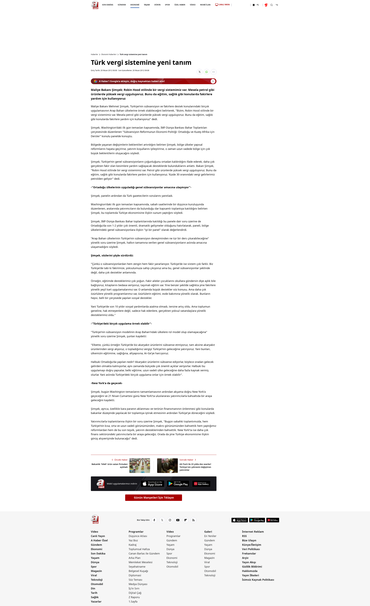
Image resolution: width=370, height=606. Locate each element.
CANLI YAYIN (224, 4)
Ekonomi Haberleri (108, 54)
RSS (244, 536)
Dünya (95, 562)
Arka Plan (134, 558)
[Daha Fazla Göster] (213, 72)
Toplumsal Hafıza (139, 549)
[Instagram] (170, 520)
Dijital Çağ (135, 592)
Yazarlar (96, 601)
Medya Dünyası (138, 584)
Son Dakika (98, 553)
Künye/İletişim (251, 544)
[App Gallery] (201, 483)
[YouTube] (178, 520)
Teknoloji (96, 579)
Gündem (96, 544)
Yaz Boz (133, 540)
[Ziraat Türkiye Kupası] (266, 5)
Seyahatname (137, 566)
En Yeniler (210, 536)
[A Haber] (94, 5)
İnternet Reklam (253, 531)
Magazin (96, 571)
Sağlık (95, 597)
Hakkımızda (249, 571)
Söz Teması (135, 579)
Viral (94, 575)
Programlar (136, 531)
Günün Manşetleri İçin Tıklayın (154, 497)
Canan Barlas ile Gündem (144, 553)
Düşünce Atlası (138, 536)
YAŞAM (147, 4)
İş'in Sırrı (134, 588)
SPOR (167, 4)
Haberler (94, 54)
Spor (94, 566)
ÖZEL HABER (179, 4)
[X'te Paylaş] (200, 72)
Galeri (208, 531)
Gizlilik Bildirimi (252, 566)
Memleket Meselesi (141, 562)
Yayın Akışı (249, 562)
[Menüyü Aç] (277, 5)
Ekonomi (96, 549)
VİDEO (193, 4)
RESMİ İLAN (205, 4)
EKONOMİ (134, 4)
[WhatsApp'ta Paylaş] (206, 72)
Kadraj (133, 544)
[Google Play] (178, 483)
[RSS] (193, 520)
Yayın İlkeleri (250, 575)
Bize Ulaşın (249, 540)
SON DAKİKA (107, 4)
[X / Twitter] (162, 520)
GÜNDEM (122, 4)
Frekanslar (249, 553)
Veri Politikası (251, 549)
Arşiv (245, 558)
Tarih (94, 592)
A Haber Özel (99, 540)
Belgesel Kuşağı (138, 571)
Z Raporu (134, 597)
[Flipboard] (186, 520)
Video (94, 531)
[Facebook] (154, 520)
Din (93, 588)
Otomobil (97, 584)
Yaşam (95, 558)
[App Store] (152, 483)
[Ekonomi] (241, 4)
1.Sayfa (133, 601)
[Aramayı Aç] (271, 5)
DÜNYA (157, 4)
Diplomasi (135, 575)
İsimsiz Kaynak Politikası (258, 579)
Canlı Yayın (98, 536)
